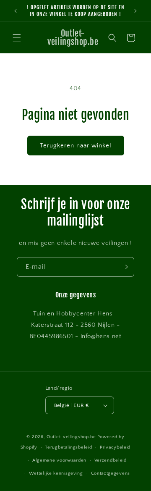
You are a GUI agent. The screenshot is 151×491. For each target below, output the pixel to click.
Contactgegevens (110, 473)
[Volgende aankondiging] (135, 11)
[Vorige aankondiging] (15, 11)
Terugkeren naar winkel (76, 145)
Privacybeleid (115, 447)
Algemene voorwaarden (59, 460)
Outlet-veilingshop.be (71, 436)
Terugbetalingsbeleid (68, 447)
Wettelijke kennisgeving (56, 473)
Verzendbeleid (110, 460)
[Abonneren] (124, 267)
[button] (17, 38)
